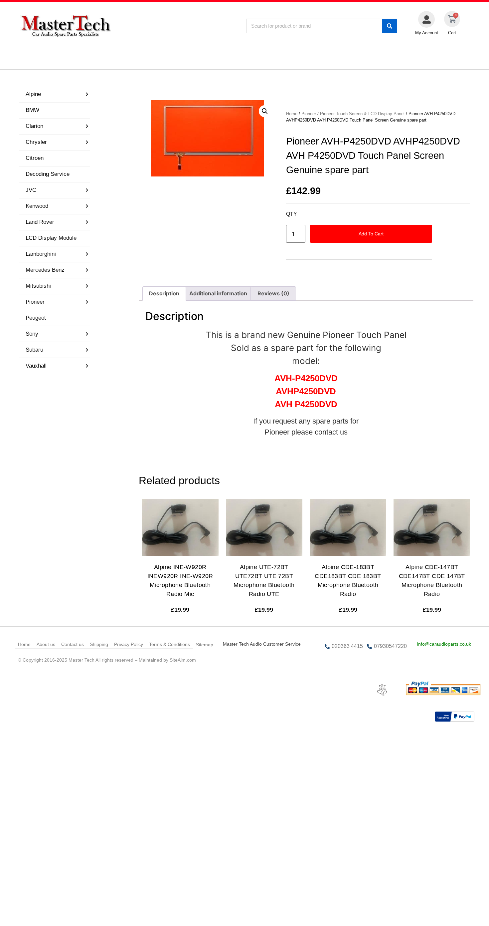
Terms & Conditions (169, 644)
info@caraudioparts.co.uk (444, 644)
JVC (31, 190)
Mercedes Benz (45, 270)
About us (46, 644)
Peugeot (36, 318)
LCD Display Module (51, 238)
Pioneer (35, 302)
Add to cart (371, 233)
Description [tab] (164, 293)
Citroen (35, 158)
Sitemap (204, 644)
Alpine (33, 94)
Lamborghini (41, 254)
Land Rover (40, 222)
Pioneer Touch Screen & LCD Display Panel (362, 113)
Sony (32, 334)
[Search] (389, 26)
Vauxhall (36, 366)
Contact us (72, 644)
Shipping (99, 644)
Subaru (34, 350)
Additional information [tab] (218, 293)
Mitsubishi (38, 286)
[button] (265, 111)
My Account (426, 32)
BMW (32, 110)
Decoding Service (48, 174)
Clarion (34, 126)
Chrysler (36, 142)
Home (291, 113)
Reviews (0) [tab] (273, 293)
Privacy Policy (128, 644)
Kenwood (37, 206)
